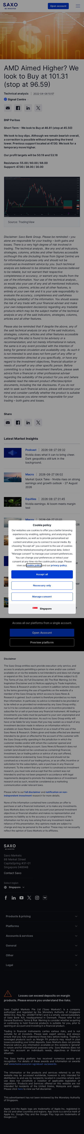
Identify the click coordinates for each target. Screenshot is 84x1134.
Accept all (42, 574)
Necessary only (42, 585)
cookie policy (34, 565)
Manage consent (42, 596)
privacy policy (59, 565)
